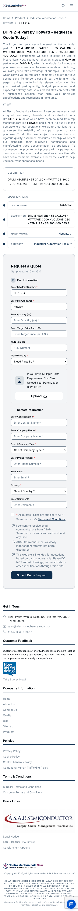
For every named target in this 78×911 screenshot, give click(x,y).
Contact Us (10, 709)
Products (8, 731)
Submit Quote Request (31, 575)
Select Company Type (23, 444)
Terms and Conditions (52, 519)
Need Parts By (19, 355)
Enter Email (18, 471)
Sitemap (8, 726)
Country (16, 485)
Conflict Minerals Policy (17, 762)
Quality (7, 715)
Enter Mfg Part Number (24, 287)
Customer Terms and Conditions (23, 792)
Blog (6, 720)
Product (20, 18)
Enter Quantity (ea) (22, 314)
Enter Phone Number (23, 457)
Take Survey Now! (14, 679)
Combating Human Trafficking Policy (25, 767)
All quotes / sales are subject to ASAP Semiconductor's (41, 517)
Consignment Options (16, 847)
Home (6, 18)
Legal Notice (11, 836)
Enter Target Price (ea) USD (26, 328)
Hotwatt (8, 23)
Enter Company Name (23, 430)
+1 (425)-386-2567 (20, 631)
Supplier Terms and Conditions (22, 786)
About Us (9, 704)
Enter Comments (20, 498)
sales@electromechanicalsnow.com (29, 626)
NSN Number (18, 341)
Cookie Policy (11, 756)
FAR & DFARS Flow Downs (19, 842)
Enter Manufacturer (22, 300)
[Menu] (71, 5)
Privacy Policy (11, 751)
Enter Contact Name (22, 416)
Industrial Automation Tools (46, 18)
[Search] (63, 5)
